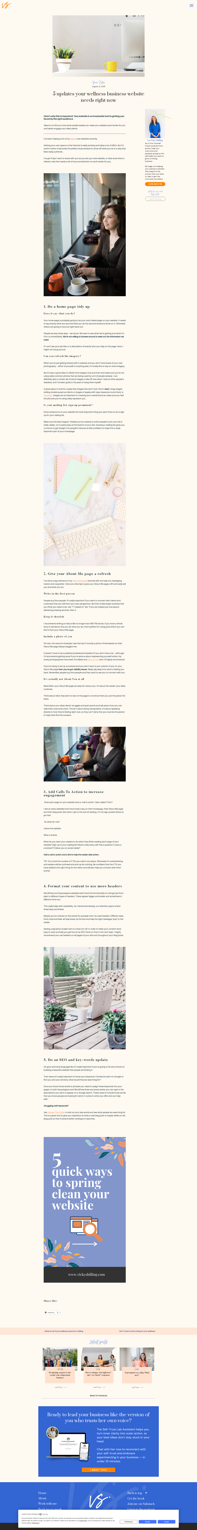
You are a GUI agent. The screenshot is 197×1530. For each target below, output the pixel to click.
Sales (98, 1369)
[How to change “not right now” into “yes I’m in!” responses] (98, 1359)
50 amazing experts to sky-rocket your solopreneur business (60, 1375)
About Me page (80, 581)
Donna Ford (93, 659)
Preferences (128, 1522)
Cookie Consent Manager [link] (29, 1514)
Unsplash (48, 395)
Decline (147, 1522)
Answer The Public (56, 1112)
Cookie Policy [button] (83, 1520)
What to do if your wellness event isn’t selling (64, 1331)
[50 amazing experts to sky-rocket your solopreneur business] (60, 1359)
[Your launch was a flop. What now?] (137, 1359)
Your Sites (98, 82)
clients (73, 139)
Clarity (60, 1369)
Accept (166, 1522)
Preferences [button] (35, 1523)
